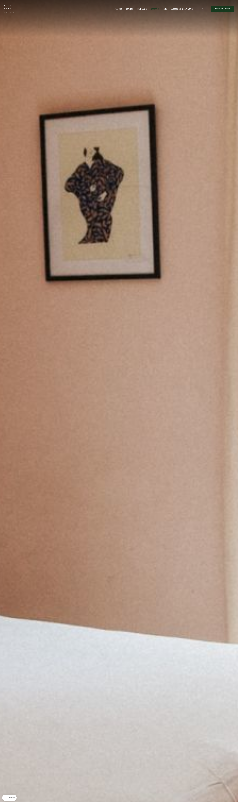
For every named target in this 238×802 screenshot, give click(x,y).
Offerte (155, 9)
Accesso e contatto (182, 9)
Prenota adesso (222, 9)
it (202, 9)
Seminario (141, 9)
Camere (118, 9)
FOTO (165, 9)
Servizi (129, 9)
